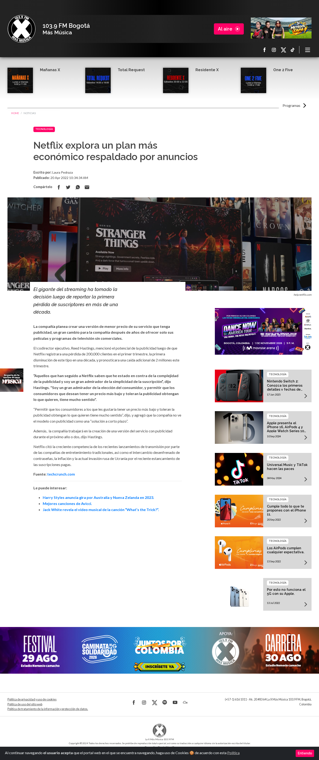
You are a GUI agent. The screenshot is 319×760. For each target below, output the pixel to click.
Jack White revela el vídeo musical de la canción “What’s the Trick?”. (101, 509)
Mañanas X (50, 70)
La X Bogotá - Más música (21, 29)
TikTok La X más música (292, 50)
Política (233, 752)
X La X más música (283, 50)
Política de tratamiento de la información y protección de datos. (47, 709)
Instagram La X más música (274, 50)
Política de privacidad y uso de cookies (32, 699)
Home (15, 113)
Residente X (207, 70)
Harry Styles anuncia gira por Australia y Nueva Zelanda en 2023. (98, 497)
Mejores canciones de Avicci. (67, 503)
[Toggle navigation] (308, 49)
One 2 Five (283, 70)
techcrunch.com (61, 474)
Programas (291, 105)
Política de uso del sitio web (24, 704)
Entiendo (305, 753)
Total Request (131, 70)
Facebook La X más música (264, 50)
